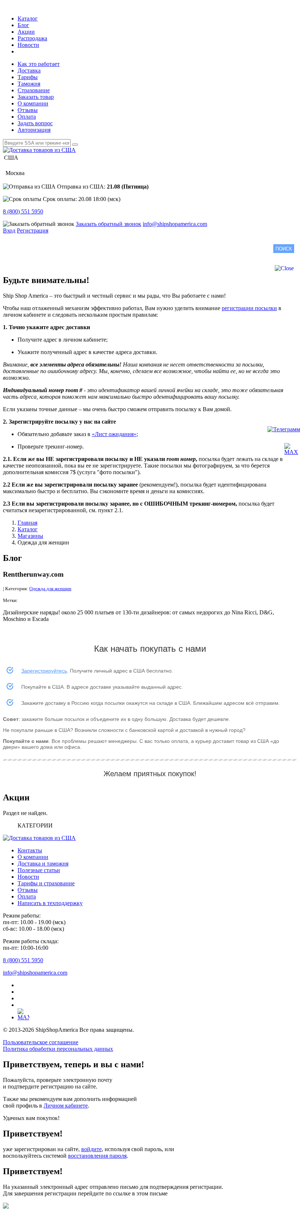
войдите (91, 1149)
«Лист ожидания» (114, 434)
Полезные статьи (39, 870)
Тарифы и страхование (46, 883)
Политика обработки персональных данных (58, 1049)
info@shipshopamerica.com (175, 224)
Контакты (30, 850)
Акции (26, 32)
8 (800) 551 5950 (23, 211)
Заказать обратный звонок (108, 224)
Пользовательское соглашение (40, 1042)
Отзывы (28, 110)
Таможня (29, 84)
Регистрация (32, 230)
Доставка (29, 70)
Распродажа (32, 38)
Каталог (28, 18)
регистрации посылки (249, 308)
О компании (33, 103)
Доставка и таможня (43, 863)
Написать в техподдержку (50, 903)
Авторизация (34, 130)
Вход (9, 230)
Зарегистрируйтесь (44, 671)
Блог (23, 25)
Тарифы (28, 77)
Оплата (27, 117)
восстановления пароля (97, 1156)
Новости (28, 45)
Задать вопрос (35, 123)
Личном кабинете (66, 1105)
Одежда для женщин (50, 588)
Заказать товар (36, 97)
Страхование (34, 90)
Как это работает (39, 64)
